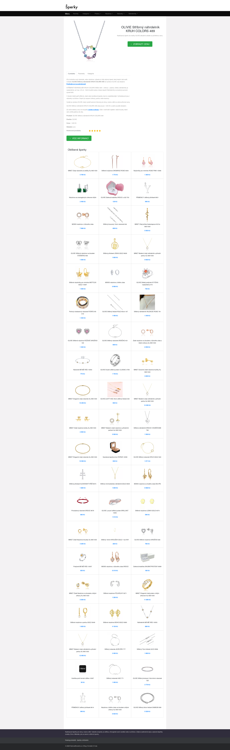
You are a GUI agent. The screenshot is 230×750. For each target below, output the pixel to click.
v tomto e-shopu (93, 110)
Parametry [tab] (81, 74)
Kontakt (90, 746)
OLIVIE (137, 36)
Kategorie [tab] (91, 74)
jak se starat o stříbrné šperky (89, 734)
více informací (80, 138)
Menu (67, 13)
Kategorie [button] (86, 14)
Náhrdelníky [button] (133, 14)
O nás (95, 746)
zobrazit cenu (141, 44)
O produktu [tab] (71, 74)
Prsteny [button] (97, 14)
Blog (84, 746)
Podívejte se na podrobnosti (76, 84)
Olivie (72, 734)
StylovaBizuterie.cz (76, 746)
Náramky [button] (120, 14)
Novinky (75, 14)
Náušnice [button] (108, 14)
